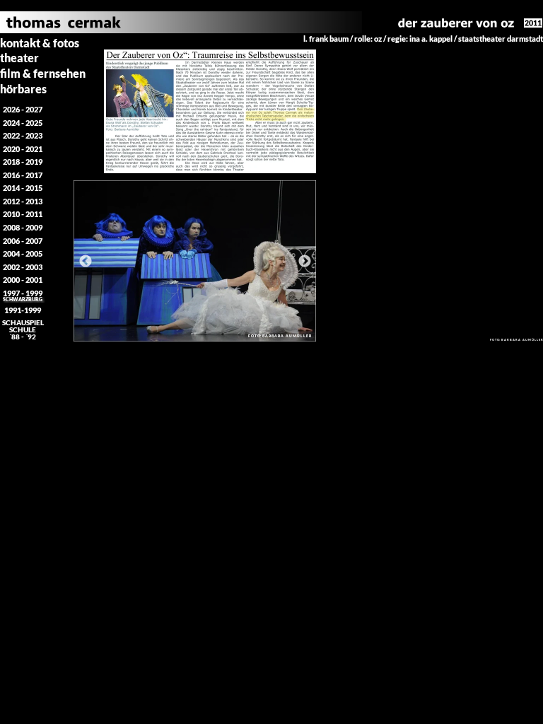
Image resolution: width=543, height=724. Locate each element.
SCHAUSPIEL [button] (23, 322)
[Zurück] (85, 261)
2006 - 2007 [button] (22, 240)
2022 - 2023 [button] (22, 135)
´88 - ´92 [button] (22, 336)
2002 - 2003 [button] (22, 267)
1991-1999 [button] (22, 310)
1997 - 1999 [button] (22, 293)
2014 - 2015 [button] (22, 187)
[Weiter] (305, 261)
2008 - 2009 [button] (22, 227)
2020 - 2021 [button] (22, 148)
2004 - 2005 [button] (22, 253)
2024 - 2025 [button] (22, 122)
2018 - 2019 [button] (22, 161)
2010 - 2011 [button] (22, 213)
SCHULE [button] (22, 329)
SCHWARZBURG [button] (22, 299)
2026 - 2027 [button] (22, 109)
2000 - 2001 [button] (22, 279)
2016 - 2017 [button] (22, 175)
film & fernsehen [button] (43, 73)
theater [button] (19, 57)
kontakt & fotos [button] (39, 42)
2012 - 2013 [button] (22, 201)
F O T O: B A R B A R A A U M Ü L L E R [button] (279, 336)
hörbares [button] (23, 88)
